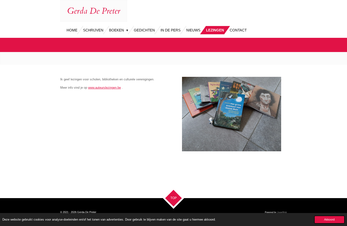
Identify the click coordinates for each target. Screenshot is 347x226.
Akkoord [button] (329, 219)
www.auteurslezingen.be (104, 87)
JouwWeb (282, 212)
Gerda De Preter (93, 11)
